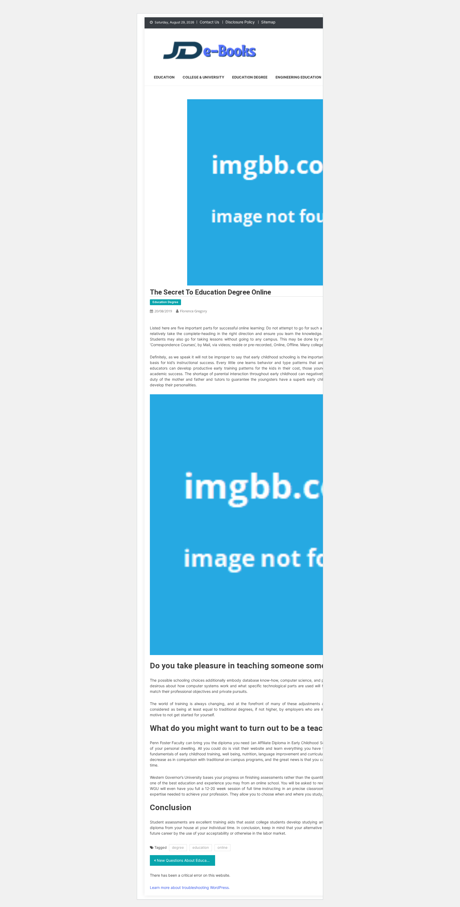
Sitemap (268, 22)
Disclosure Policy (240, 22)
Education (164, 77)
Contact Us (209, 22)
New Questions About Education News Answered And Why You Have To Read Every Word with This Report (186, 860)
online (222, 847)
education (200, 847)
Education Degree (250, 77)
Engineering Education (298, 77)
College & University (203, 77)
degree (178, 847)
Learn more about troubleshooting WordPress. (190, 887)
